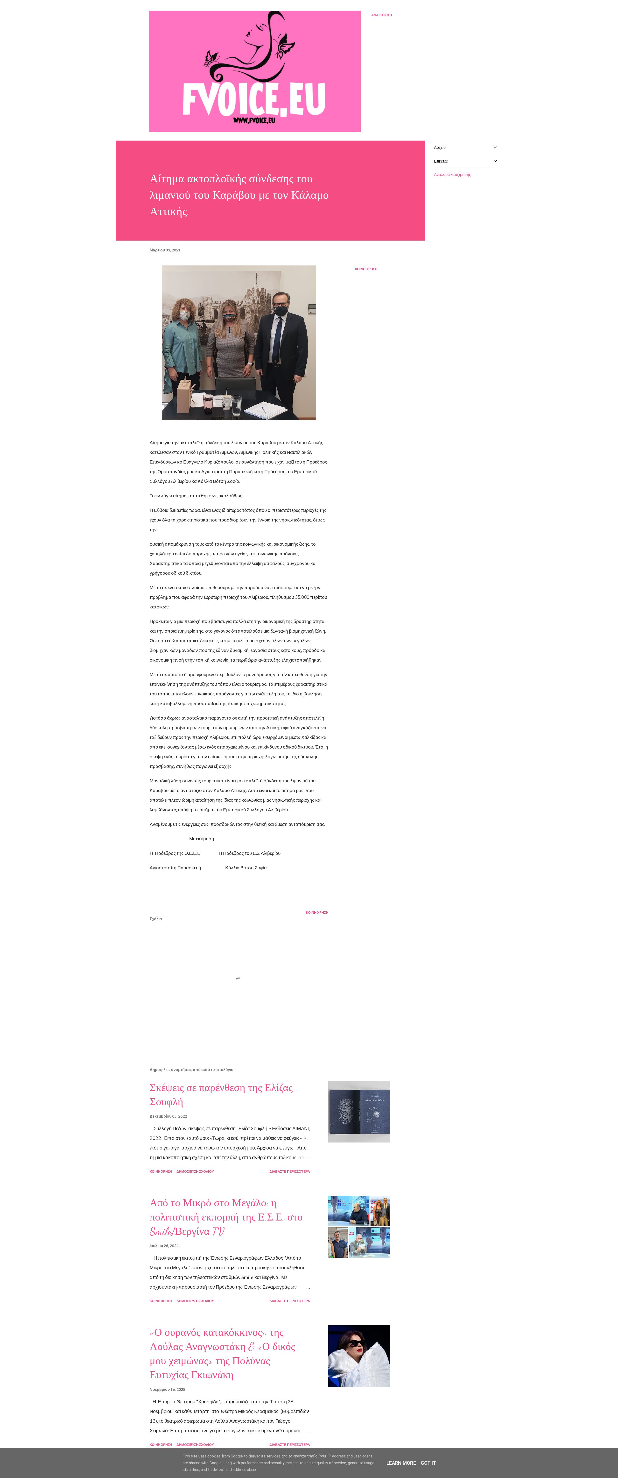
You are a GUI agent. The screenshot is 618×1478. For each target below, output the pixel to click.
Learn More (401, 1463)
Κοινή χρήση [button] (366, 269)
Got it (428, 1463)
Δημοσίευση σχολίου (195, 1171)
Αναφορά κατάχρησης (452, 174)
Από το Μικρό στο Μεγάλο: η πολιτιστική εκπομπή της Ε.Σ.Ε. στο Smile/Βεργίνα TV (226, 1217)
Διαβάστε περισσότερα (289, 1171)
